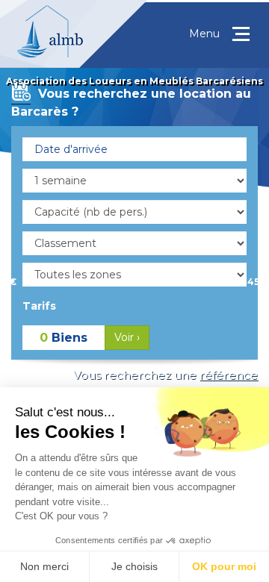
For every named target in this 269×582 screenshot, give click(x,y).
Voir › (127, 337)
